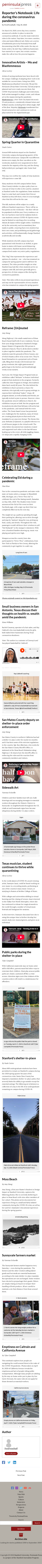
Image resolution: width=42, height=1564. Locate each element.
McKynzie (22, 107)
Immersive (21, 1502)
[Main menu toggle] (37, 5)
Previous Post (21, 1471)
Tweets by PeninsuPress (18, 1516)
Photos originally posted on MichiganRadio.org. (19, 598)
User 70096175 (5, 667)
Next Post (21, 1475)
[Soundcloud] (29, 1487)
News (21, 1492)
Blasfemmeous (7, 100)
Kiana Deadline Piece (15, 667)
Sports (21, 1497)
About (21, 1510)
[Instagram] (16, 1487)
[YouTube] (25, 1487)
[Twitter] (9, 1462)
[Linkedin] (14, 1462)
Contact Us (21, 1513)
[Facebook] (3, 1462)
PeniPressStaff (11, 1448)
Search (21, 1520)
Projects (21, 1507)
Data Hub (21, 1494)
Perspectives (21, 1505)
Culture (21, 1500)
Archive (21, 1528)
